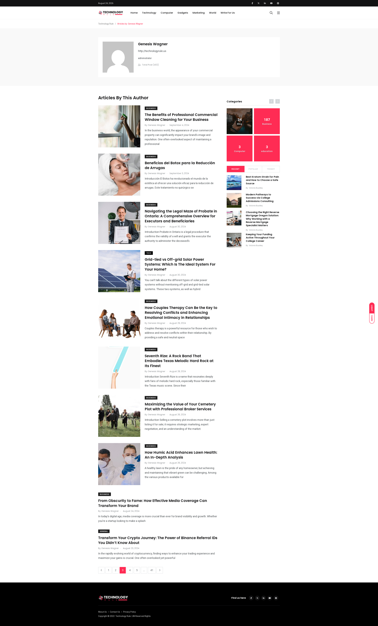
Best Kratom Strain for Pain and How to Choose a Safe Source (262, 180)
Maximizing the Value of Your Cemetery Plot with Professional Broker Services (180, 407)
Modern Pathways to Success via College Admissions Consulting (259, 198)
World (212, 12)
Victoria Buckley (256, 188)
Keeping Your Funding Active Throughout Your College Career (260, 238)
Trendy (271, 169)
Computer (167, 12)
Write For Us (228, 12)
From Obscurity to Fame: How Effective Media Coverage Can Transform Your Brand (152, 503)
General (104, 531)
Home (134, 12)
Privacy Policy (129, 612)
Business (151, 108)
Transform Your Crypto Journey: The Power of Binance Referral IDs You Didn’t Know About (157, 540)
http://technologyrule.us (152, 51)
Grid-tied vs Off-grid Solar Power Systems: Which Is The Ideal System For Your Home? (180, 264)
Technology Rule (123, 616)
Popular (253, 169)
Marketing (199, 12)
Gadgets (182, 12)
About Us (102, 612)
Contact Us (115, 612)
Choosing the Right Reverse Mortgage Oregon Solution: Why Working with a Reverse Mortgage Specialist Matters (262, 219)
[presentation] (271, 101)
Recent (235, 169)
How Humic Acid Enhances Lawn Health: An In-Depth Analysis (181, 455)
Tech (148, 253)
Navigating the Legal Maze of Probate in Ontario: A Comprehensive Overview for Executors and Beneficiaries (181, 216)
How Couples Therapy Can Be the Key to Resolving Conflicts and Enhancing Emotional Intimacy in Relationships (181, 312)
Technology (149, 12)
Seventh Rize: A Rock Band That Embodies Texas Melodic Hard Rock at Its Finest (179, 360)
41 (151, 570)
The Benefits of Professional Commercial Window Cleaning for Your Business (181, 117)
